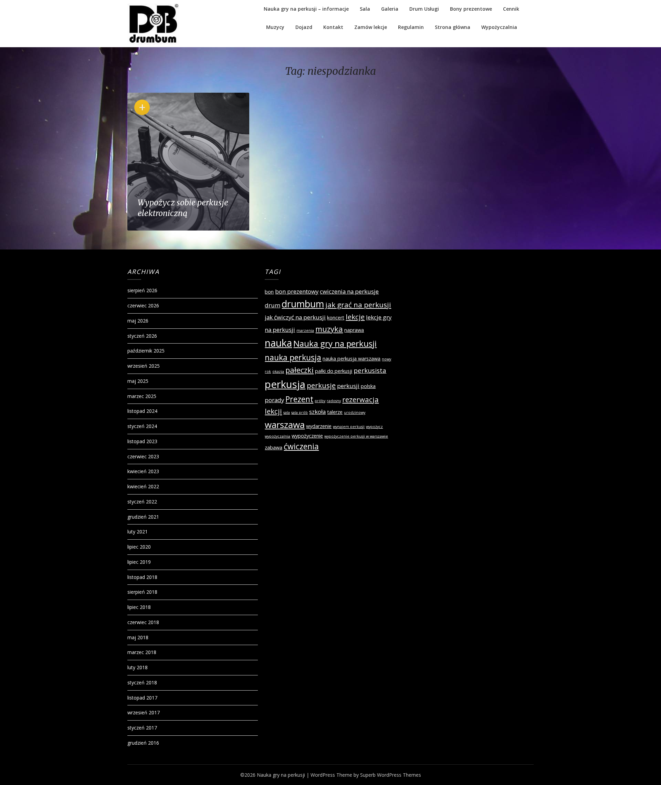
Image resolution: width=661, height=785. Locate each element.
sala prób (299, 412)
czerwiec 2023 (143, 456)
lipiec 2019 (139, 562)
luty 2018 (137, 667)
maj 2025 (137, 381)
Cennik (511, 9)
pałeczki (299, 370)
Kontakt (333, 27)
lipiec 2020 (139, 546)
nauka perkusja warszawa (351, 358)
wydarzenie (319, 426)
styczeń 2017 (142, 727)
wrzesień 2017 (143, 712)
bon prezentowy (296, 291)
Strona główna (452, 27)
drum (272, 305)
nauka (278, 342)
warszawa (285, 424)
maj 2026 (137, 320)
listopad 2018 (142, 577)
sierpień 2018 (142, 592)
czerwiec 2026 (143, 305)
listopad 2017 (142, 697)
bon (269, 291)
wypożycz (374, 426)
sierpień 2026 (142, 290)
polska (368, 386)
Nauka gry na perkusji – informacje (306, 9)
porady (274, 400)
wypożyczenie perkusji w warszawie (356, 436)
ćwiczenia (301, 446)
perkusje (321, 385)
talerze (335, 412)
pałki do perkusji (333, 371)
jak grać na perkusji (358, 304)
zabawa (273, 447)
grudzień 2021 (143, 516)
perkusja (285, 384)
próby (320, 400)
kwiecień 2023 (143, 471)
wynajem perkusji (349, 426)
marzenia (305, 330)
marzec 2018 (141, 652)
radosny (334, 400)
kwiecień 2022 (143, 486)
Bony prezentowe (471, 9)
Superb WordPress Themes (390, 775)
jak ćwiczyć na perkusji (295, 317)
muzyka (329, 329)
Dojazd (303, 27)
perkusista (370, 370)
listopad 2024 (142, 411)
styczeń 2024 (142, 426)
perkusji (348, 386)
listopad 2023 (142, 441)
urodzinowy (354, 412)
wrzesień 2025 (143, 366)
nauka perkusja (293, 357)
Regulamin (411, 27)
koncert (335, 317)
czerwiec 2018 (143, 622)
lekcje (355, 317)
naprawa (354, 330)
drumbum (303, 303)
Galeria (389, 9)
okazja (278, 371)
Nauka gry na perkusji (335, 343)
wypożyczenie (307, 435)
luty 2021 (137, 531)
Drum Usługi (424, 9)
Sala (365, 9)
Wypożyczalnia (499, 27)
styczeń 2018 (142, 682)
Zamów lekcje (370, 27)
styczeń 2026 (142, 336)
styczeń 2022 (142, 501)
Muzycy (275, 27)
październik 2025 (146, 350)
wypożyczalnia (277, 436)
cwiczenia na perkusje (349, 291)
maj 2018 (137, 637)
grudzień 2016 (143, 743)
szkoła (317, 412)
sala (286, 412)
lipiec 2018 (139, 607)
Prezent (299, 399)
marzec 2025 (141, 396)
